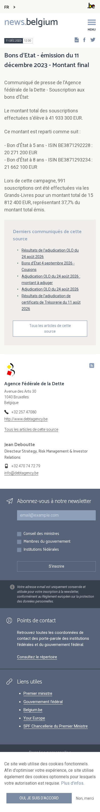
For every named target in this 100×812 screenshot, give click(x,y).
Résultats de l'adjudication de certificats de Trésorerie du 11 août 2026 (51, 302)
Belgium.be (32, 709)
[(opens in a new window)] (83, 39)
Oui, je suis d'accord (39, 798)
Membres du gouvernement (46, 542)
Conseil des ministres (41, 534)
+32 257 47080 (24, 412)
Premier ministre (37, 693)
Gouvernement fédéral (43, 701)
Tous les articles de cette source (50, 328)
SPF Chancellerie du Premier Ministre (55, 726)
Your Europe (34, 718)
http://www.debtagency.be (25, 419)
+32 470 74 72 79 (25, 466)
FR (6, 7)
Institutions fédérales (41, 550)
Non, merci (85, 798)
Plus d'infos (72, 783)
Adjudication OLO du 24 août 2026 (50, 289)
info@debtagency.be (21, 473)
